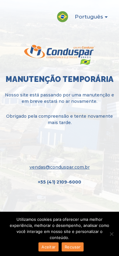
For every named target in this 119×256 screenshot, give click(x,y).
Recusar (73, 246)
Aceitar (48, 246)
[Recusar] (111, 234)
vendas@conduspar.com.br (60, 167)
